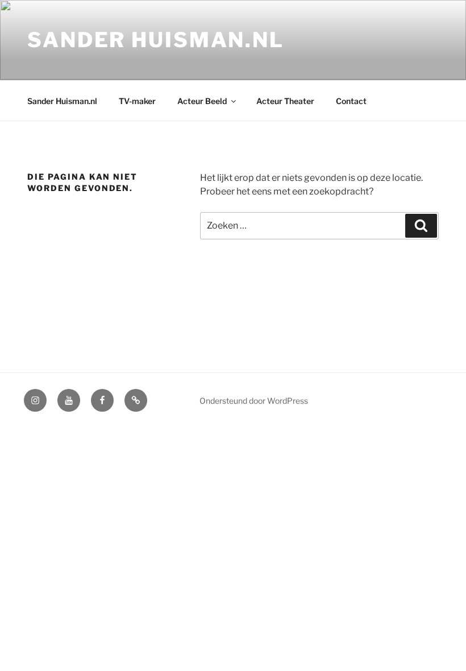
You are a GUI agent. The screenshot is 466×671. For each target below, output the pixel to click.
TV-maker (137, 101)
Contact (351, 101)
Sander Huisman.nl (155, 39)
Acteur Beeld (202, 101)
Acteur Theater (285, 101)
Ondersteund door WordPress (253, 400)
